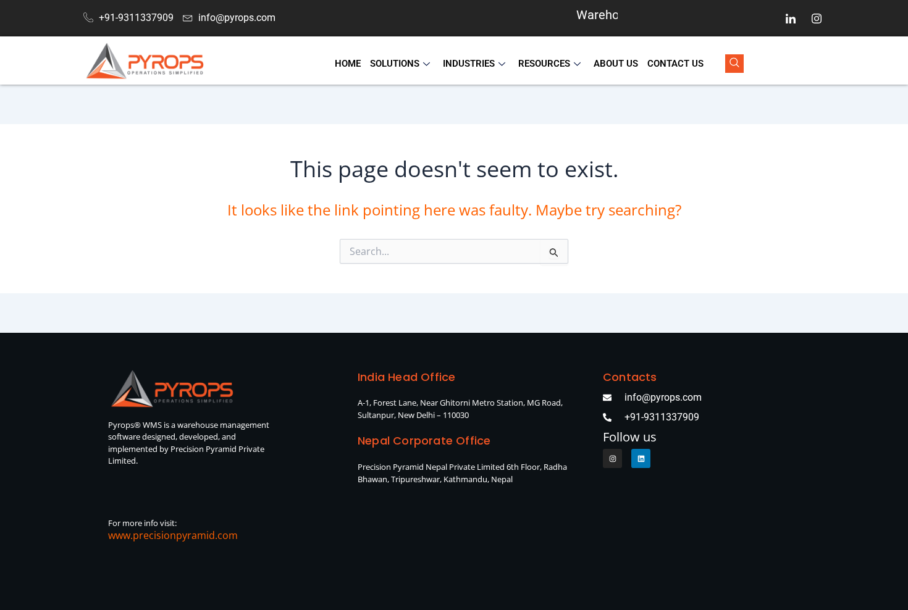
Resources (544, 63)
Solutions (394, 63)
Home (348, 63)
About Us (616, 63)
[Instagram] (816, 18)
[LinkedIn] (790, 18)
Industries (469, 63)
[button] (734, 63)
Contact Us (675, 63)
